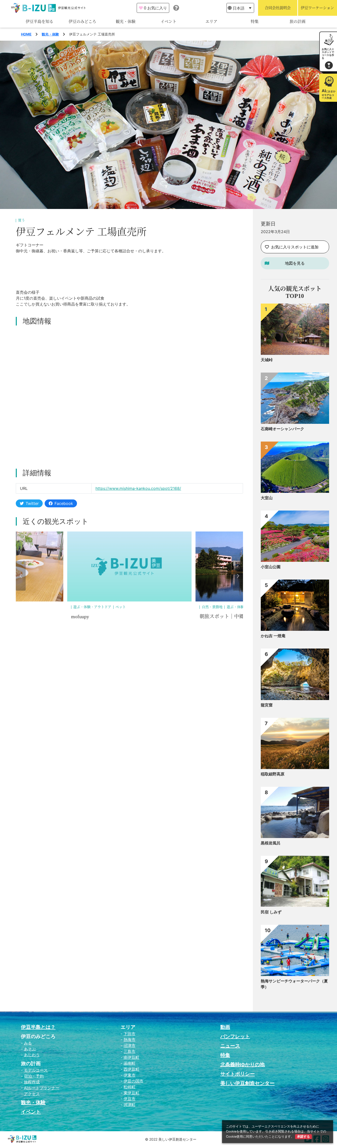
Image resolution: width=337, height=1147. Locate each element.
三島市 (129, 1051)
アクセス (32, 1093)
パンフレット (235, 1036)
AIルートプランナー (41, 1087)
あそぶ (30, 1048)
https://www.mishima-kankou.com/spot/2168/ (138, 488)
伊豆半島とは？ (38, 1027)
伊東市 (129, 1075)
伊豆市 (129, 1098)
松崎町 (129, 1086)
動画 (225, 1027)
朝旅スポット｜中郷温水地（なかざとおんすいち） (128, 616)
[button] (21, 576)
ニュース (230, 1046)
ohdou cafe (211, 616)
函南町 (129, 1063)
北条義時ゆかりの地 (242, 1064)
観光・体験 (125, 21)
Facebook (64, 503)
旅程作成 (32, 1081)
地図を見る (295, 263)
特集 (255, 21)
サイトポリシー (237, 1074)
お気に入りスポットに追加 (294, 246)
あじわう (32, 1054)
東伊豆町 (131, 1092)
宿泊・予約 (34, 1076)
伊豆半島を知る (39, 21)
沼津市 (129, 1045)
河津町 (129, 1104)
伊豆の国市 (133, 1081)
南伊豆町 (131, 1057)
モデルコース (36, 1070)
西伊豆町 (131, 1069)
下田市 (129, 1033)
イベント (168, 21)
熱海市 (129, 1039)
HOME (26, 34)
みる (28, 1043)
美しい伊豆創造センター (247, 1083)
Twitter (32, 503)
